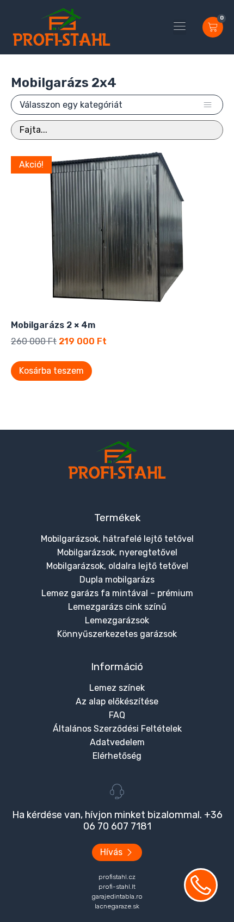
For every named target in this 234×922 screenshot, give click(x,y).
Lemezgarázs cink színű (117, 607)
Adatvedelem (117, 742)
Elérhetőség (117, 756)
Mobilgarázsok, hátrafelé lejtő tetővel (117, 539)
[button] (179, 27)
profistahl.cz (117, 877)
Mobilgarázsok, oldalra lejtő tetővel (117, 566)
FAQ (117, 715)
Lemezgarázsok (117, 620)
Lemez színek (117, 688)
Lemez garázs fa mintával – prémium (117, 593)
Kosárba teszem (51, 371)
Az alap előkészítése (117, 701)
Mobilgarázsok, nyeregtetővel (117, 552)
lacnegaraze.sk (117, 906)
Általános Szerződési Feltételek (117, 728)
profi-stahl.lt (117, 886)
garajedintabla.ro (117, 896)
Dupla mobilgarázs (117, 579)
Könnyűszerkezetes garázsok (117, 634)
